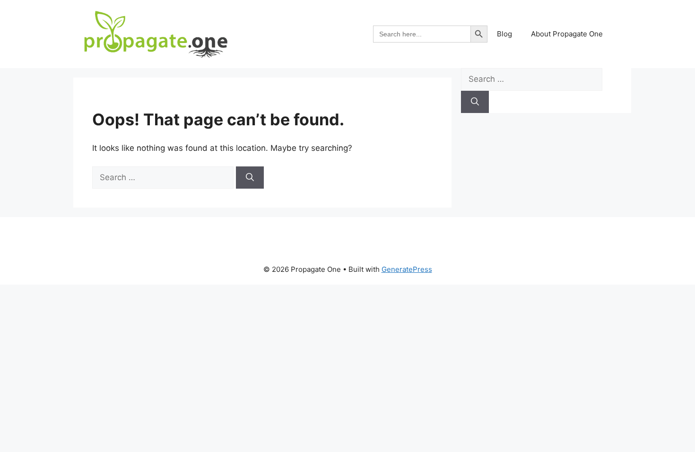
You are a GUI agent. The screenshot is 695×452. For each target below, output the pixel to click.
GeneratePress (407, 269)
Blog (504, 33)
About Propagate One (567, 33)
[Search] (250, 177)
